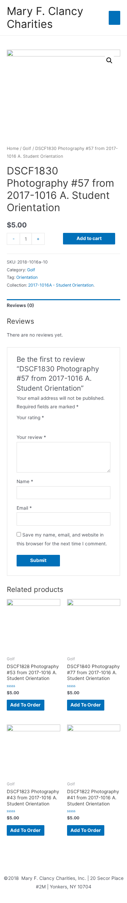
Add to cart (89, 238)
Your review (31, 437)
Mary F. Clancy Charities (45, 17)
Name (25, 481)
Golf (27, 148)
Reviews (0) (20, 305)
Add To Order (25, 705)
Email (24, 508)
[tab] (63, 305)
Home (13, 148)
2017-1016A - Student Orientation (60, 285)
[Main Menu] (114, 17)
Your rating (30, 417)
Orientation (27, 277)
